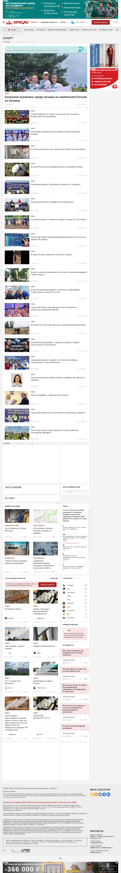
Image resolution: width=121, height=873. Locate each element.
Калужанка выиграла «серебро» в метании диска (52, 202)
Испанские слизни (13, 609)
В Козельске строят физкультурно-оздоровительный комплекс (58, 325)
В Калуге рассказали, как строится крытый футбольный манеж (58, 149)
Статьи (63, 22)
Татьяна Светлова (69, 660)
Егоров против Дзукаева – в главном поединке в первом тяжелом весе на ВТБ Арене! (55, 343)
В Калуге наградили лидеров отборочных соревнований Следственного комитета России (55, 291)
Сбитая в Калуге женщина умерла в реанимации (16, 562)
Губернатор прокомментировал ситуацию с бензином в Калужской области (43, 564)
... (74, 635)
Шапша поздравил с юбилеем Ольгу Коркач (50, 395)
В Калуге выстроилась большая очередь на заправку (43, 530)
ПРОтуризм (40, 30)
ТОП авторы (68, 578)
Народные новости (49, 22)
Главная (5, 34)
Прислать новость (100, 22)
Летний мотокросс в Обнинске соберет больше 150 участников (58, 219)
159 (32, 42)
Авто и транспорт (39, 525)
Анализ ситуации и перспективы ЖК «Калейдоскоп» (41, 611)
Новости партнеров (52, 840)
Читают (55, 498)
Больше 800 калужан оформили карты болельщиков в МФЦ (57, 167)
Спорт (7, 93)
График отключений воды (57, 30)
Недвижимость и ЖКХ (12, 525)
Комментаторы (81, 578)
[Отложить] (86, 104)
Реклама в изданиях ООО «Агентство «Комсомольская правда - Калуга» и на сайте (40, 802)
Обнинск (9, 23)
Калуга (36, 606)
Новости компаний (13, 487)
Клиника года (74, 30)
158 (29, 42)
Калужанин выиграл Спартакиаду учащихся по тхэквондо (56, 184)
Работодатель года (89, 30)
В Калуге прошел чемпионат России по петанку (51, 255)
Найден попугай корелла (44, 646)
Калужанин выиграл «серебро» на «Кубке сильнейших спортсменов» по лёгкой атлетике (54, 361)
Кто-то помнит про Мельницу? (13, 682)
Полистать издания (9, 791)
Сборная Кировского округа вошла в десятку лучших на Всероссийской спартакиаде (55, 115)
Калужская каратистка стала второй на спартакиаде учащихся (58, 413)
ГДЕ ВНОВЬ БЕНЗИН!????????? (41, 717)
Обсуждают (10, 498)
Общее (7, 606)
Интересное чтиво (106, 30)
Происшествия (9, 558)
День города (29, 30)
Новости (34, 22)
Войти (116, 22)
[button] (57, 503)
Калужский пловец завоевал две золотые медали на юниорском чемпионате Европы (54, 308)
